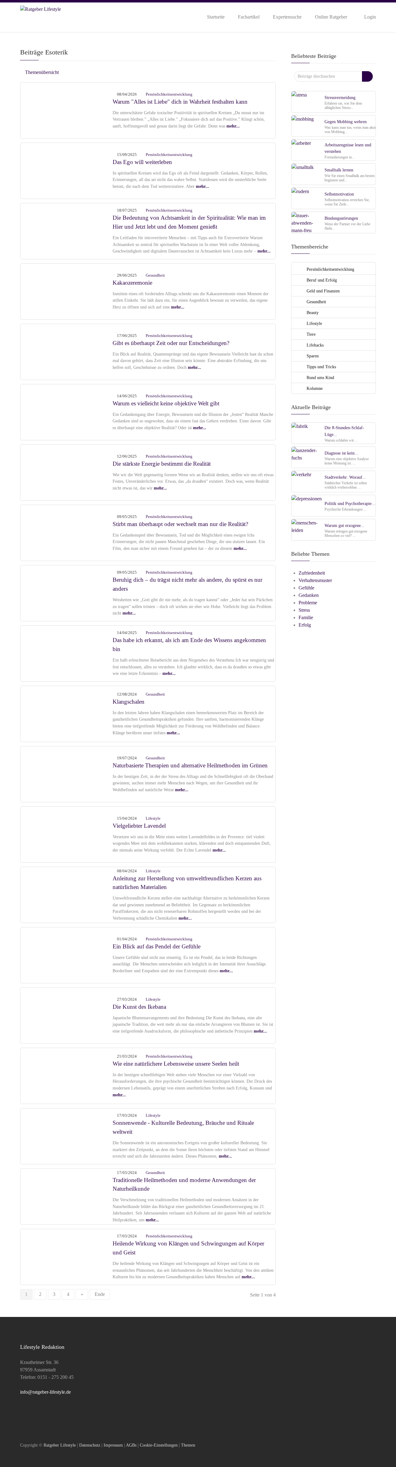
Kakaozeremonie (132, 282)
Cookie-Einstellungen (159, 1445)
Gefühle (306, 587)
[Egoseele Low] (66, 170)
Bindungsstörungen (341, 218)
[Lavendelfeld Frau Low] (66, 833)
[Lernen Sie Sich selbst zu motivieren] (306, 198)
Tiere (310, 334)
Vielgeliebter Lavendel (139, 825)
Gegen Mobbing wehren (346, 121)
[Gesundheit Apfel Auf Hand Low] (66, 1195)
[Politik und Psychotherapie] (306, 505)
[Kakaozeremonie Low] (66, 290)
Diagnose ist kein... (341, 453)
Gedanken (309, 595)
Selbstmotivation (339, 194)
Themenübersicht (41, 72)
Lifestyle (153, 818)
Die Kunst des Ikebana (139, 1006)
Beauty (312, 312)
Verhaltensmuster (315, 580)
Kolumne (314, 388)
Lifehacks (314, 345)
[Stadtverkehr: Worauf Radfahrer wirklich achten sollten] (306, 481)
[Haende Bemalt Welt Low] (66, 411)
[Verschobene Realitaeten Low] (66, 532)
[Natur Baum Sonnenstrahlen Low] (66, 1075)
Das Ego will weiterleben (142, 162)
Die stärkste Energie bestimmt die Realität (162, 463)
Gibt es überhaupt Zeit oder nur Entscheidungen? (171, 343)
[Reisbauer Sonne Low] (66, 592)
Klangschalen (128, 701)
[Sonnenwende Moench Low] (66, 1135)
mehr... (233, 125)
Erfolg (305, 625)
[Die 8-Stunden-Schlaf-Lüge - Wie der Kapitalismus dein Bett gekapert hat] (306, 433)
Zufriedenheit (312, 573)
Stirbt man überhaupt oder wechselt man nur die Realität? (180, 524)
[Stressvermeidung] (306, 101)
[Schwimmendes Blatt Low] (66, 773)
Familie (306, 617)
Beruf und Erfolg (321, 280)
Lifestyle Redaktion (42, 1347)
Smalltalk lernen (339, 169)
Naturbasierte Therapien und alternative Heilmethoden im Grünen (190, 765)
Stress (304, 610)
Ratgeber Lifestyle (60, 1445)
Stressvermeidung (340, 97)
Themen (188, 1445)
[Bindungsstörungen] (306, 222)
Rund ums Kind (319, 377)
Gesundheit (155, 275)
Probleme (308, 602)
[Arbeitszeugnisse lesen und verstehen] (306, 150)
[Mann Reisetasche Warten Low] (66, 652)
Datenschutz (89, 1445)
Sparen (312, 355)
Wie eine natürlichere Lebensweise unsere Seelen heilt (176, 1063)
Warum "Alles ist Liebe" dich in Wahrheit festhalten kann (180, 101)
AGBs (131, 1445)
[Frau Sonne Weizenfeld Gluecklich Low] (66, 230)
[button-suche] (367, 76)
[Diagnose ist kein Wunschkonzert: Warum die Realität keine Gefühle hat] (306, 457)
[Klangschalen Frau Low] (66, 713)
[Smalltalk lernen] (306, 174)
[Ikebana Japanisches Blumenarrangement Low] (66, 1014)
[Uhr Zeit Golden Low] (66, 351)
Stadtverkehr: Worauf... (345, 477)
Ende (100, 1294)
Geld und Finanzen (322, 290)
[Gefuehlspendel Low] (66, 954)
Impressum (113, 1445)
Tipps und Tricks (320, 366)
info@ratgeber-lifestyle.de (45, 1392)
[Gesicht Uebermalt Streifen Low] (66, 471)
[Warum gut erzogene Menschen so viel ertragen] (306, 529)
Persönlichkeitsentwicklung (169, 94)
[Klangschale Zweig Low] (66, 1256)
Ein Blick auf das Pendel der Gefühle (156, 946)
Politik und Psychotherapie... (350, 503)
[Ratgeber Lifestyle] (40, 16)
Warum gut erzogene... (344, 525)
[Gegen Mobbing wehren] (306, 125)
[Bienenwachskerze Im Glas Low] (66, 894)
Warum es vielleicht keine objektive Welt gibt (166, 403)
